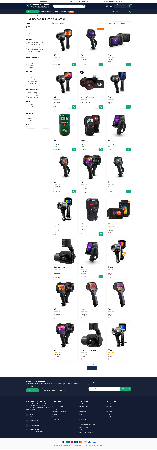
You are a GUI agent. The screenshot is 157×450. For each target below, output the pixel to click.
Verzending (82, 409)
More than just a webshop (86, 432)
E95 (54, 351)
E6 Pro (55, 55)
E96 (54, 182)
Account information (111, 404)
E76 (82, 55)
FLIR (29, 33)
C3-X (109, 55)
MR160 (83, 140)
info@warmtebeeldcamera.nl (36, 425)
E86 (109, 182)
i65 (109, 140)
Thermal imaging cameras (59, 404)
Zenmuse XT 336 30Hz (88, 351)
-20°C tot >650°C (33, 97)
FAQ (80, 414)
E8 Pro (110, 98)
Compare (57, 64)
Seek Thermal (31, 35)
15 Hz (30, 118)
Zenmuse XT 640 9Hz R (61, 267)
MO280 (55, 140)
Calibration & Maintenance (59, 411)
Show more (92, 368)
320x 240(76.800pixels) (34, 47)
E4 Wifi (110, 267)
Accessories (55, 419)
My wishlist (109, 411)
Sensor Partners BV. (83, 445)
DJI (28, 29)
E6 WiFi (110, 351)
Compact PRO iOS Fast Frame (91, 98)
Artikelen (81, 430)
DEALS (71, 11)
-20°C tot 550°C (33, 95)
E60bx (83, 310)
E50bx (110, 310)
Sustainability (83, 422)
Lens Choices (32, 83)
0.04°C (30, 65)
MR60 (82, 225)
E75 (82, 182)
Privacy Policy (83, 419)
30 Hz (30, 120)
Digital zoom (32, 79)
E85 (54, 310)
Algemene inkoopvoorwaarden (87, 424)
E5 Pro (55, 98)
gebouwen (38, 16)
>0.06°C (30, 61)
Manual (31, 106)
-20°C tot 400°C (33, 93)
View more (28, 53)
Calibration (63, 11)
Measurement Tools (57, 417)
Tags (32, 16)
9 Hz (30, 116)
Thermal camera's (46, 11)
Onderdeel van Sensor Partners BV (52, 390)
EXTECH (30, 31)
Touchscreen (32, 81)
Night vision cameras (57, 406)
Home (27, 16)
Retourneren (82, 411)
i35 (82, 267)
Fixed (30, 104)
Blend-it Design (99, 445)
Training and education (58, 409)
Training (55, 11)
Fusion (30, 77)
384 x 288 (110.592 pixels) (35, 49)
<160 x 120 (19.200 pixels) (35, 42)
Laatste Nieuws (83, 427)
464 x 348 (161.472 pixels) (35, 51)
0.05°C (30, 63)
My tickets (109, 409)
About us (81, 404)
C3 (108, 225)
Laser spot (31, 74)
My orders (109, 406)
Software (54, 414)
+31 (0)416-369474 (34, 421)
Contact (81, 417)
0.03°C (30, 67)
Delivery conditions (84, 406)
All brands (30, 26)
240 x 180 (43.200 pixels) (35, 45)
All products (109, 417)
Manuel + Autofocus (34, 109)
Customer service (32, 390)
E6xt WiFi (56, 225)
